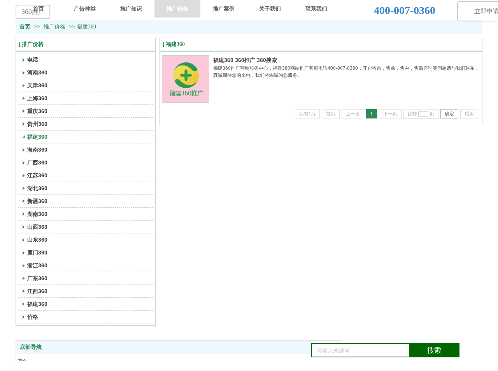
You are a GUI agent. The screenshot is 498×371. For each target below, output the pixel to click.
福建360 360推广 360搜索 (245, 60)
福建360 (86, 27)
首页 (24, 27)
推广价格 (54, 27)
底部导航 (31, 347)
